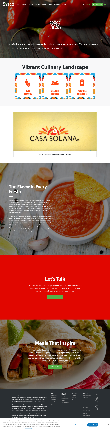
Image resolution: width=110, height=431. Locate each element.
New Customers (55, 297)
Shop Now (88, 4)
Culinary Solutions (65, 402)
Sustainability (53, 399)
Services (63, 400)
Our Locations (85, 397)
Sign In (106, 4)
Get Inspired (55, 366)
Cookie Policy (28, 428)
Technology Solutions (64, 405)
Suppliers (74, 395)
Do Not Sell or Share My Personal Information (86, 407)
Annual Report (53, 397)
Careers (50, 4)
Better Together (54, 401)
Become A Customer (97, 4)
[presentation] (96, 394)
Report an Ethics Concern (86, 403)
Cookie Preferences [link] (86, 415)
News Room (53, 402)
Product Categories (65, 396)
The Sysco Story (54, 395)
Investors (44, 4)
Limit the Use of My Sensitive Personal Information (86, 412)
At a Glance (53, 404)
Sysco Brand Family (65, 398)
